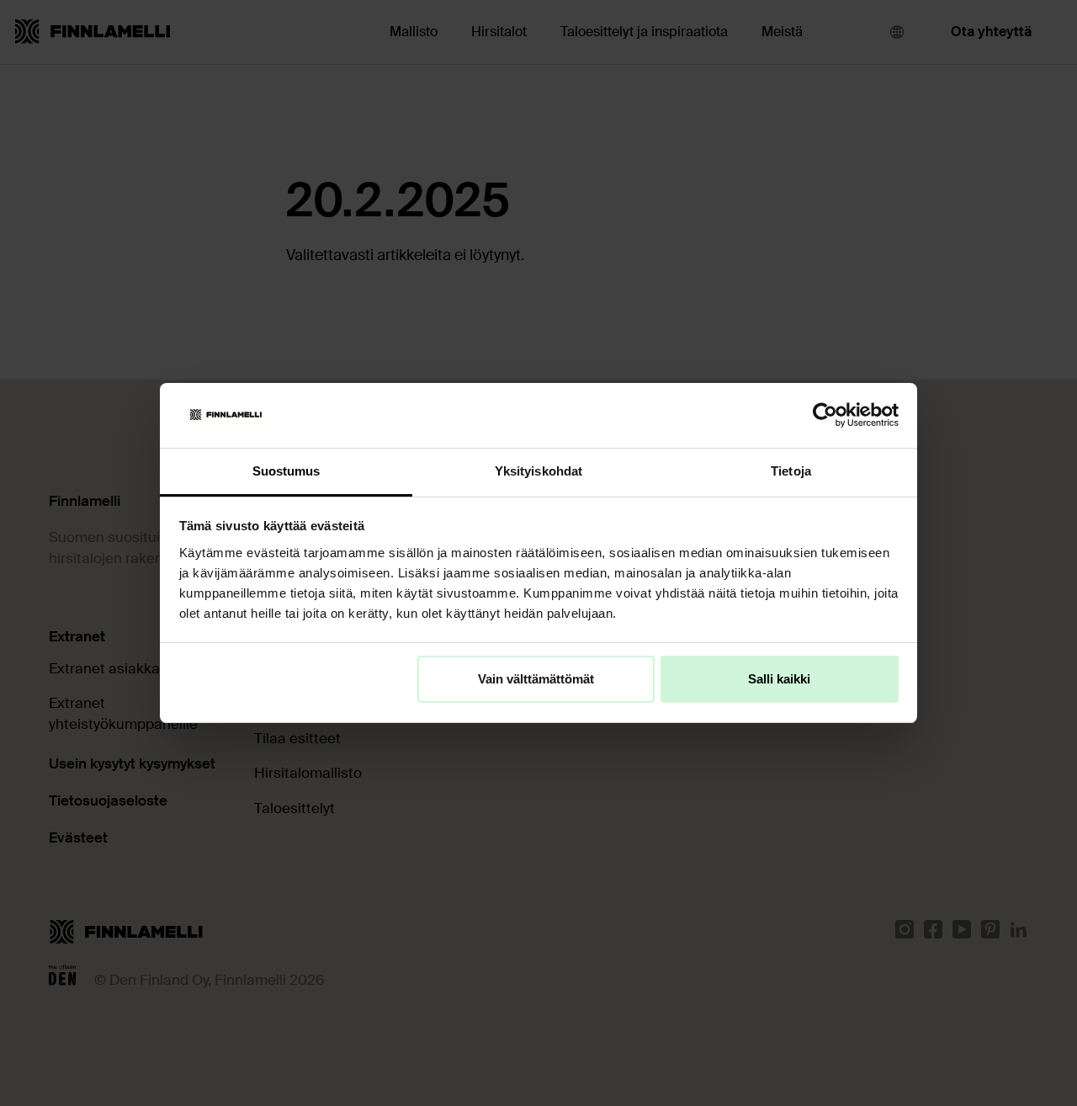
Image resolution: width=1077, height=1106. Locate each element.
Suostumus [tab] (286, 471)
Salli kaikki (779, 679)
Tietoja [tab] (791, 471)
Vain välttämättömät (536, 679)
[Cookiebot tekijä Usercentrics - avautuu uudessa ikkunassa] (825, 415)
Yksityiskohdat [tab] (538, 471)
